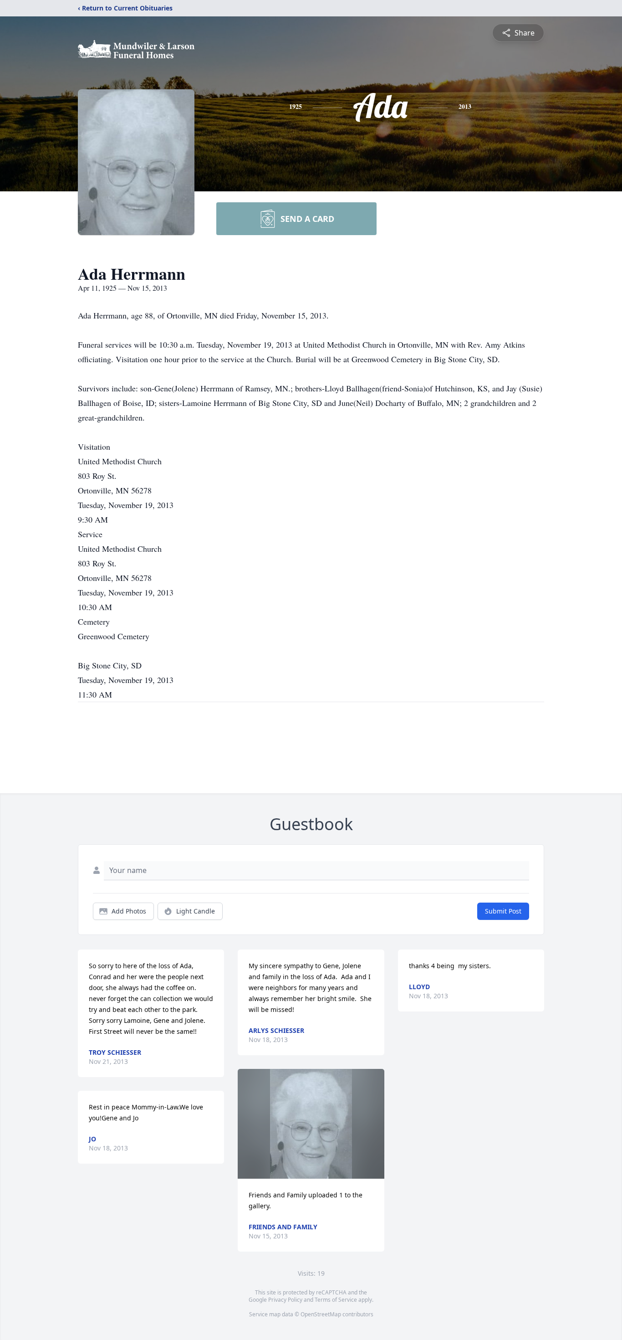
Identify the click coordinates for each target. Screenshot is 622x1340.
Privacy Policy (285, 1300)
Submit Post (503, 911)
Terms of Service (336, 1300)
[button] (311, 1124)
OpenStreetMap (321, 1314)
